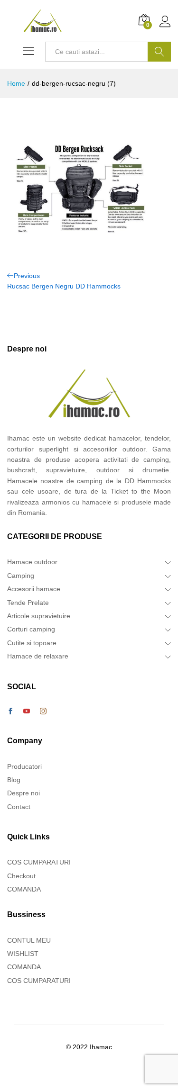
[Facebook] (10, 711)
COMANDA (24, 889)
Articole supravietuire (38, 616)
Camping (20, 575)
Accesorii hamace (33, 589)
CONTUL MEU (29, 940)
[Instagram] (43, 711)
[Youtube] (27, 711)
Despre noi (23, 793)
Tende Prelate (28, 602)
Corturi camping (31, 629)
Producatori (24, 766)
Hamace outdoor (32, 562)
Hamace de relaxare (37, 656)
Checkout (21, 876)
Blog (13, 780)
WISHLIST (22, 953)
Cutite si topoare (31, 643)
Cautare (159, 52)
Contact (18, 807)
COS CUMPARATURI (39, 862)
